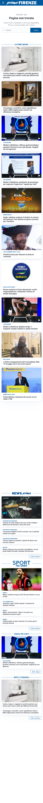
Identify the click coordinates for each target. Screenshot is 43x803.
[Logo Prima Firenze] (21, 3)
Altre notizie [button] (35, 557)
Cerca (36, 30)
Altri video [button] (36, 672)
